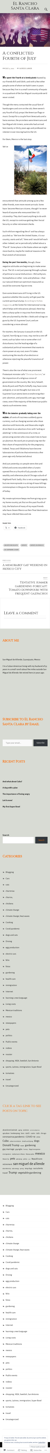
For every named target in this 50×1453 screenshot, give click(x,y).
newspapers (11, 1023)
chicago (43, 1133)
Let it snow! (7, 800)
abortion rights (11, 545)
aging (20, 1130)
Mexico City (6, 1159)
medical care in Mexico (18, 1154)
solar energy (15, 1168)
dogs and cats (12, 935)
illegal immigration (34, 1149)
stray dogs (28, 1168)
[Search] (43, 9)
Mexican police (30, 1154)
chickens (9, 903)
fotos (8, 966)
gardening (10, 972)
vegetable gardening (29, 1172)
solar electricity (7, 1168)
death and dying (27, 1141)
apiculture (6, 1133)
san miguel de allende (28, 1164)
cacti (27, 1133)
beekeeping (15, 1133)
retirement (7, 1164)
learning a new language (16, 998)
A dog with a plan (10, 788)
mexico (9, 1017)
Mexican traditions (14, 1010)
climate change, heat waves (17, 916)
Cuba (6, 1140)
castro (33, 1133)
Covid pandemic (13, 929)
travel (8, 1079)
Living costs (11, 1004)
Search (41, 840)
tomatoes (10, 1073)
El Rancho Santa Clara (25, 6)
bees (22, 1133)
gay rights (18, 1149)
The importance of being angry (16, 794)
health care (11, 979)
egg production (12, 947)
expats (24, 545)
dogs (36, 1141)
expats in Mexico (37, 545)
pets (7, 1029)
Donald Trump (11, 1145)
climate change (12, 910)
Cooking (9, 922)
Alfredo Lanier (25, 68)
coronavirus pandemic (14, 1136)
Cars (7, 878)
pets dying (19, 1159)
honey (25, 1149)
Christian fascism (34, 374)
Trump (13, 1172)
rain (29, 1159)
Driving (9, 941)
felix (7, 960)
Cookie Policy (41, 1442)
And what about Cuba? (12, 781)
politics (9, 1035)
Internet (9, 991)
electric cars (11, 954)
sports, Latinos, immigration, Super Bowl (24, 1067)
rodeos (9, 1048)
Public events (11, 1042)
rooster (9, 1054)
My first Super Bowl (11, 807)
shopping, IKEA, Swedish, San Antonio (22, 1061)
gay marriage (8, 1149)
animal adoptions (35, 1130)
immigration (11, 985)
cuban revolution (15, 1141)
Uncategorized (12, 1086)
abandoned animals (10, 1130)
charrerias (10, 891)
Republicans (37, 1159)
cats (7, 885)
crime (38, 1137)
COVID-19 (30, 1136)
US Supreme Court (11, 549)
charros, (9, 897)
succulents (38, 1168)
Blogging (10, 872)
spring (22, 1168)
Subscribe (40, 743)
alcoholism (26, 1130)
